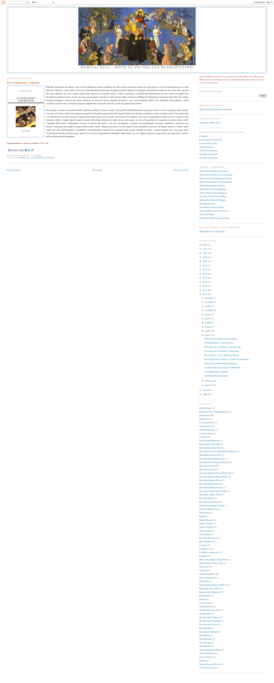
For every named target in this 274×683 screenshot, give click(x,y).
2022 (205, 248)
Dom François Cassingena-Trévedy (214, 462)
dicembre (209, 297)
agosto (208, 314)
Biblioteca (203, 419)
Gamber (202, 516)
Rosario (202, 599)
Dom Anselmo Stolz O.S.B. (210, 447)
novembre (209, 302)
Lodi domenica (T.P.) (208, 143)
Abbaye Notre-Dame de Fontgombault (215, 181)
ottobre (208, 306)
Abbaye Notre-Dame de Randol (212, 189)
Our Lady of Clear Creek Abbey (212, 196)
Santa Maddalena (206, 653)
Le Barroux (204, 548)
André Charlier (205, 408)
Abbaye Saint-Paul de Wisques (212, 199)
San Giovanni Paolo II (208, 624)
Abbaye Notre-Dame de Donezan (213, 192)
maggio (208, 326)
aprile (207, 330)
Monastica (24, 158)
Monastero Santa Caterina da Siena (214, 218)
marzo (208, 334)
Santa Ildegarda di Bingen (210, 649)
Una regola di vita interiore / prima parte (221, 351)
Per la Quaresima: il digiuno (23, 82)
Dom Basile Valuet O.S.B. (210, 454)
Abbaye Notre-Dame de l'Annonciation (216, 174)
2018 (205, 265)
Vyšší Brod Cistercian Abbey (211, 207)
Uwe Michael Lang (207, 667)
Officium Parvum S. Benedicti (212, 231)
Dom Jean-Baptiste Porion (210, 480)
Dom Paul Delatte (206, 498)
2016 (205, 273)
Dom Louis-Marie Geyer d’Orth (212, 491)
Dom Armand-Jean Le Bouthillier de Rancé (217, 451)
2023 (205, 244)
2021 (205, 253)
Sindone (202, 660)
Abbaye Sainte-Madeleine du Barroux (215, 109)
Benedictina (204, 415)
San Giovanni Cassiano (43, 158)
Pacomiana (204, 581)
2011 (205, 294)
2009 (205, 394)
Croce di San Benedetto (209, 440)
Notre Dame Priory (207, 214)
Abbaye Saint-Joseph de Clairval (213, 210)
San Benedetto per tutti (209, 610)
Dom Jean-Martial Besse (209, 483)
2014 (205, 281)
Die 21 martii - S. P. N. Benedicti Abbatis (221, 355)
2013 (205, 286)
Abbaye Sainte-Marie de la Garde (213, 171)
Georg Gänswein (206, 519)
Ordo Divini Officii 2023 (209, 122)
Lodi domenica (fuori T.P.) (210, 139)
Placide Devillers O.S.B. (209, 588)
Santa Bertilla (205, 646)
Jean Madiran (205, 534)
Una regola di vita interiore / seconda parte (222, 346)
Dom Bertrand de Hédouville (211, 458)
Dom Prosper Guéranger (209, 501)
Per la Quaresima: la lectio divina (218, 342)
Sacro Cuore (204, 602)
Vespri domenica (206, 146)
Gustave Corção (206, 523)
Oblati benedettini (207, 574)
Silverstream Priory (207, 203)
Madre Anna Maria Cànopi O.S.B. (213, 559)
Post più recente (14, 169)
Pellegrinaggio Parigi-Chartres (212, 584)
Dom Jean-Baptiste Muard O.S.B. (213, 476)
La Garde (203, 545)
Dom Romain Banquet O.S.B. (211, 505)
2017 (205, 269)
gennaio (208, 384)
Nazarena (203, 570)
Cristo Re (203, 436)
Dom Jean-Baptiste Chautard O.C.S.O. (215, 473)
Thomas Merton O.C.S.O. (210, 664)
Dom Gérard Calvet (207, 465)
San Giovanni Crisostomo (210, 620)
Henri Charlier (205, 530)
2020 (205, 257)
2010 (205, 390)
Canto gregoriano (206, 422)
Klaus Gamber (205, 541)
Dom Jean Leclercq (207, 469)
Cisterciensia (204, 426)
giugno (208, 322)
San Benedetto (205, 606)
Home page (97, 169)
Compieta (203, 136)
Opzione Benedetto (207, 577)
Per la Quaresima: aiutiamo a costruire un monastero (226, 359)
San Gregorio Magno (208, 631)
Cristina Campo (206, 433)
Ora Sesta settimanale (208, 154)
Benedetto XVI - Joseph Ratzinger (213, 411)
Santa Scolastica (206, 656)
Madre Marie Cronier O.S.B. (211, 563)
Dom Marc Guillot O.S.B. (210, 494)
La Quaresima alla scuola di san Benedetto (222, 367)
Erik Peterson (205, 512)
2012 (205, 290)
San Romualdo (205, 638)
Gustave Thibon (206, 527)
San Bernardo (205, 613)
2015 (205, 277)
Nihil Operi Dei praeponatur (216, 375)
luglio (208, 318)
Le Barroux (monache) (209, 552)
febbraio (209, 380)
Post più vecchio (181, 169)
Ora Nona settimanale (208, 157)
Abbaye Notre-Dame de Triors (212, 185)
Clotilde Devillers (207, 429)
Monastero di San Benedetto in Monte (215, 178)
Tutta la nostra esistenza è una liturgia (220, 338)
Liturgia (202, 555)
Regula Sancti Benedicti (209, 592)
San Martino (204, 635)
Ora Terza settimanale (208, 150)
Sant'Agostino (205, 642)
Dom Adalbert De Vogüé (209, 444)
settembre (209, 310)
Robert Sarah (204, 595)
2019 (205, 261)
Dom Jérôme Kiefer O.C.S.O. (211, 487)
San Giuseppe (205, 628)
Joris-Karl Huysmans (208, 537)
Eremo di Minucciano (208, 509)
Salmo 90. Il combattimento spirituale (220, 363)
